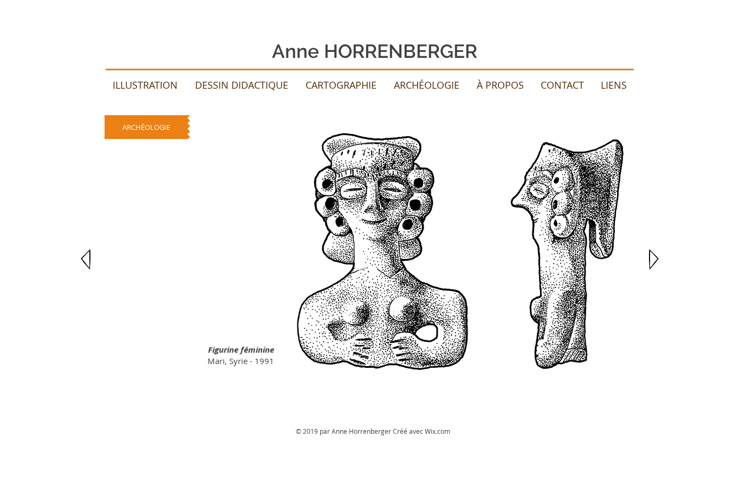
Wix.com (437, 431)
